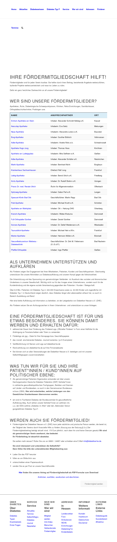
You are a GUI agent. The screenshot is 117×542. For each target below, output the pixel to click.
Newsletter (31, 526)
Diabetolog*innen (68, 528)
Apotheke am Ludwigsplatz (22, 153)
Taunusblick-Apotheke (20, 230)
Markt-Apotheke (17, 164)
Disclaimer (83, 522)
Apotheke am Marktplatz (21, 208)
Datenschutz (84, 519)
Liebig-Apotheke (17, 175)
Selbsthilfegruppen (34, 516)
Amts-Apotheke (17, 181)
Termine (30, 513)
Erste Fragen (15, 525)
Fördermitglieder (51, 531)
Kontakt (82, 513)
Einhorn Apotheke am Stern (22, 120)
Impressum (83, 516)
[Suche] (22, 28)
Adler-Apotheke (17, 142)
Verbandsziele (50, 528)
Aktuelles (31, 510)
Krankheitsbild (16, 521)
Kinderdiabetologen (69, 531)
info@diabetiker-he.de (92, 441)
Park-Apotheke (17, 202)
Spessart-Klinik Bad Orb (21, 197)
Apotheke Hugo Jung (19, 148)
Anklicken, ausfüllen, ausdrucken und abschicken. (58, 477)
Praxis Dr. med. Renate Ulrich (23, 186)
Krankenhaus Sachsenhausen (23, 170)
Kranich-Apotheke (18, 213)
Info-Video (48, 521)
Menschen (48, 525)
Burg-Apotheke (17, 137)
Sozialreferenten (102, 518)
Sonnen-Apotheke (18, 224)
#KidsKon (100, 521)
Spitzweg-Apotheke (19, 192)
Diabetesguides (102, 515)
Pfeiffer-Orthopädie (18, 249)
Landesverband (67, 513)
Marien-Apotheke (18, 235)
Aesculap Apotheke (19, 126)
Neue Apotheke (17, 131)
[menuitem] (14, 9)
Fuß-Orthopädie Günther (21, 219)
